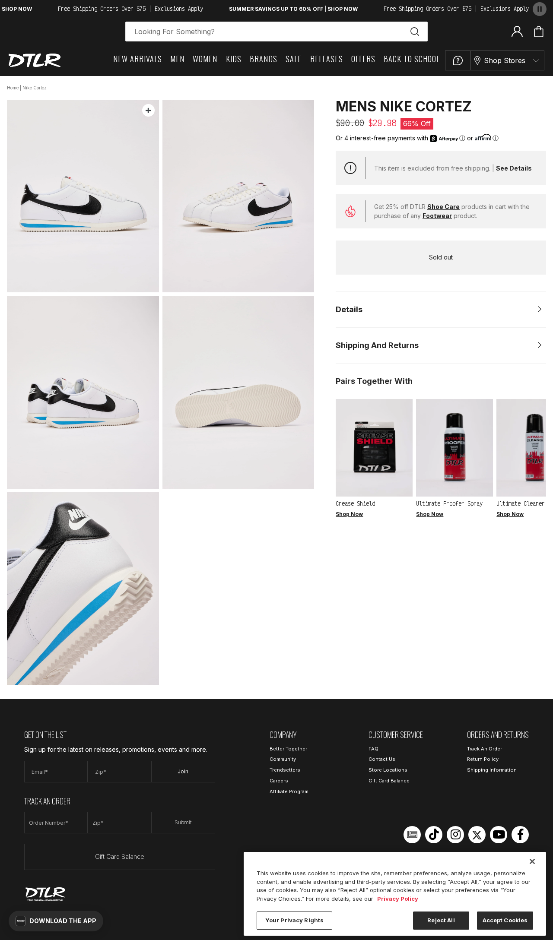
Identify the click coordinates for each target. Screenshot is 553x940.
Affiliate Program (289, 791)
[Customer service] (457, 60)
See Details (514, 168)
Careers (279, 781)
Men (177, 58)
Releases (326, 58)
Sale (294, 58)
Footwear (437, 215)
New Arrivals (137, 58)
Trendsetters (285, 770)
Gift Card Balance (119, 856)
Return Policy (483, 759)
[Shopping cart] (538, 31)
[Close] (532, 861)
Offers (363, 58)
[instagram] (455, 834)
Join (183, 771)
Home (13, 87)
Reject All (440, 920)
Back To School (412, 58)
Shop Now (349, 514)
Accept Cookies (505, 920)
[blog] (412, 834)
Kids (234, 58)
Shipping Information (492, 770)
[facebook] (520, 834)
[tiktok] (433, 834)
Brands (263, 58)
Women (205, 58)
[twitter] (477, 834)
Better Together (288, 749)
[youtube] (498, 834)
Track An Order (484, 749)
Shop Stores (504, 60)
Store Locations (388, 770)
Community (283, 759)
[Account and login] (517, 31)
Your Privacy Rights (294, 920)
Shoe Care (443, 206)
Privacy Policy (397, 898)
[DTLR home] (34, 60)
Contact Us (382, 759)
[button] (56, 921)
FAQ (373, 749)
